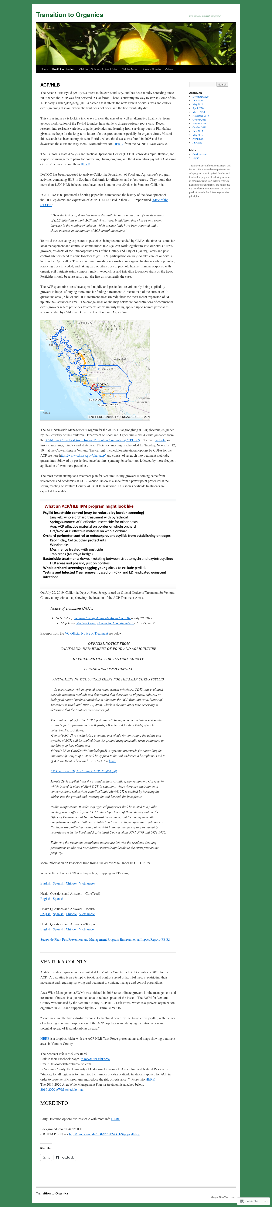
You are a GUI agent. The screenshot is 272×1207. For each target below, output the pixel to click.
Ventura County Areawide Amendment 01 (102, 618)
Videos (169, 69)
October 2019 (199, 119)
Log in (196, 157)
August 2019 (199, 123)
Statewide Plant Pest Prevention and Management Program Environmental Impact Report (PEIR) (105, 939)
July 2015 (198, 142)
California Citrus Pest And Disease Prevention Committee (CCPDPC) (92, 440)
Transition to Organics (69, 14)
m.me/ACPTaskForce (95, 1058)
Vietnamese (87, 883)
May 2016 (198, 134)
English (45, 883)
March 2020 (199, 112)
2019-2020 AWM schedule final (62, 1089)
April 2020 (198, 108)
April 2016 (198, 138)
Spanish (58, 883)
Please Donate (152, 69)
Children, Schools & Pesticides (98, 69)
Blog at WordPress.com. (223, 1197)
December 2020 (200, 96)
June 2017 (198, 131)
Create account (200, 154)
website (160, 440)
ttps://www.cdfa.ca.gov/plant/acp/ (83, 455)
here (112, 760)
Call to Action (130, 69)
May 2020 (198, 104)
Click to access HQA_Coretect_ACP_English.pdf (84, 771)
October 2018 (199, 127)
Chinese (71, 883)
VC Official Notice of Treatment (86, 633)
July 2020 (198, 100)
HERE (118, 143)
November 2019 (201, 115)
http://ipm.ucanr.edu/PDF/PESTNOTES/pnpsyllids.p (104, 1134)
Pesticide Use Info (63, 69)
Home (44, 69)
